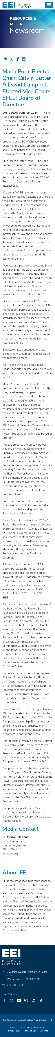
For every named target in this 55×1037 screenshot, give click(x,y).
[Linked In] (33, 1000)
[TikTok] (41, 1000)
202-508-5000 (15, 985)
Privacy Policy (13, 1030)
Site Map (44, 1030)
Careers (12, 1027)
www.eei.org (10, 853)
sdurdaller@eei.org (14, 845)
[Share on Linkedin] (24, 59)
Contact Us (24, 1027)
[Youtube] (19, 1000)
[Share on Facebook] (17, 59)
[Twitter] (11, 1000)
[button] (49, 5)
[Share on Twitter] (11, 59)
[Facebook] (4, 1000)
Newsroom (38, 1027)
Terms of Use (30, 1030)
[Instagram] (26, 1000)
